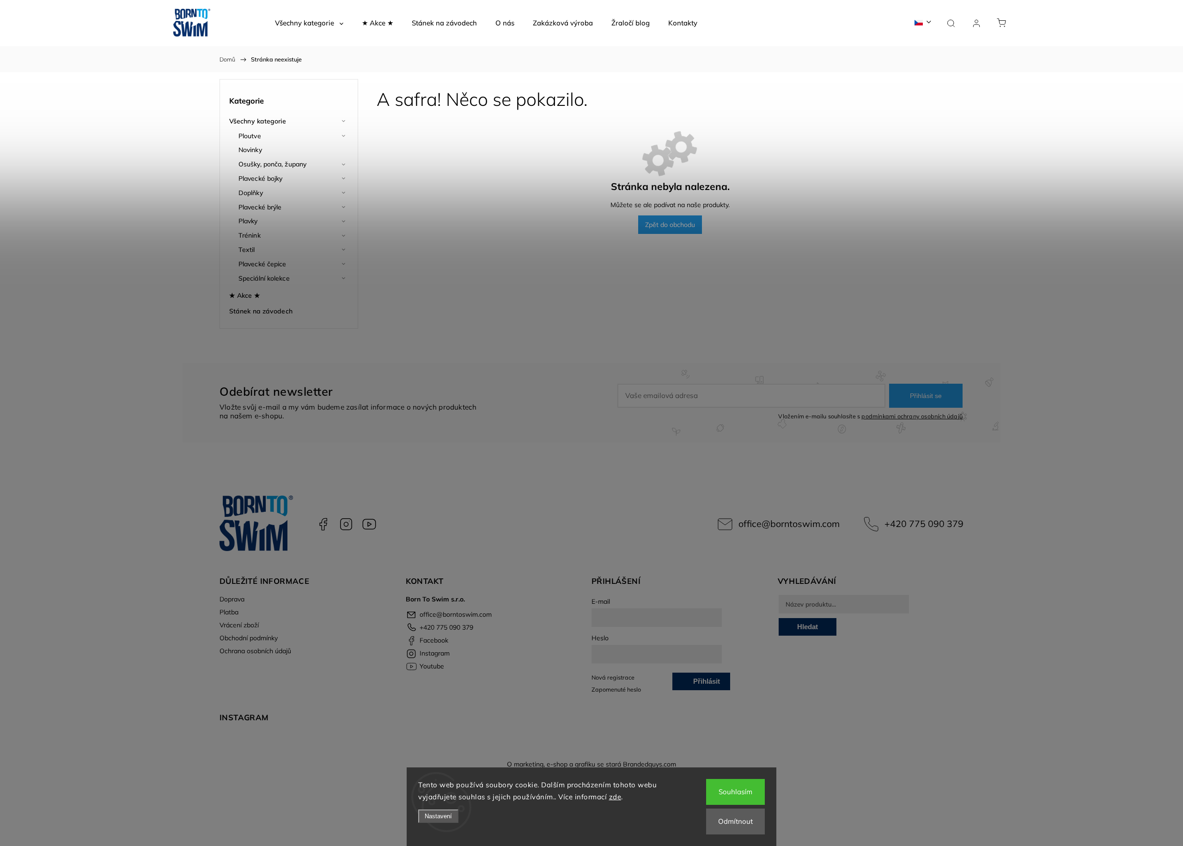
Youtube (369, 524)
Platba (229, 612)
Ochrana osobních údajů (255, 651)
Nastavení (438, 816)
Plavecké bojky (260, 178)
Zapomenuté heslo (616, 689)
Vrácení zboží (239, 625)
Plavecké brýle (259, 207)
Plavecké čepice (262, 264)
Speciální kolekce (264, 278)
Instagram (346, 524)
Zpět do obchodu (670, 225)
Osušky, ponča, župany (272, 164)
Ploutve (249, 136)
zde (615, 796)
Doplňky (250, 193)
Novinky (250, 150)
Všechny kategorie (257, 121)
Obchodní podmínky (249, 638)
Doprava (232, 599)
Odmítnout (735, 821)
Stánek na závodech (261, 311)
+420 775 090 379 (923, 523)
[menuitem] (309, 23)
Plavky (248, 221)
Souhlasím (735, 791)
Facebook (323, 524)
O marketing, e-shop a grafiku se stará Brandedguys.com (591, 764)
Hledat (807, 627)
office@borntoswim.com (789, 523)
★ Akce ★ (244, 295)
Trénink (249, 235)
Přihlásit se (926, 395)
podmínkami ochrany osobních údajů (912, 416)
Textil (246, 249)
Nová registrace (613, 677)
